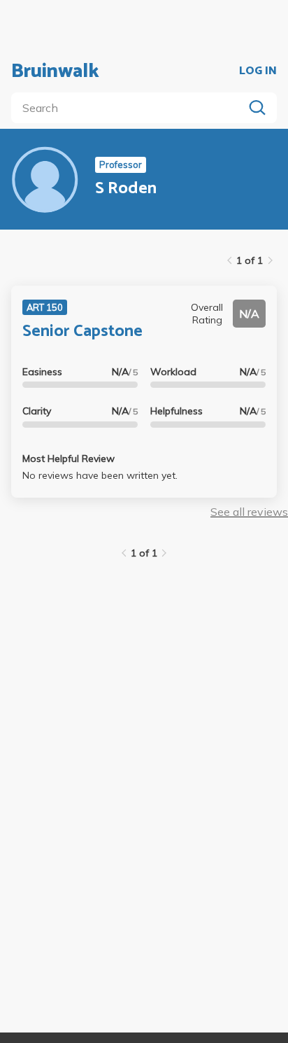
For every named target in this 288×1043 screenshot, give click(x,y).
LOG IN (258, 71)
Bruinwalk (55, 71)
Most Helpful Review (68, 458)
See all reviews (249, 512)
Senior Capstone (82, 331)
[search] (130, 107)
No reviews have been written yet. (100, 475)
